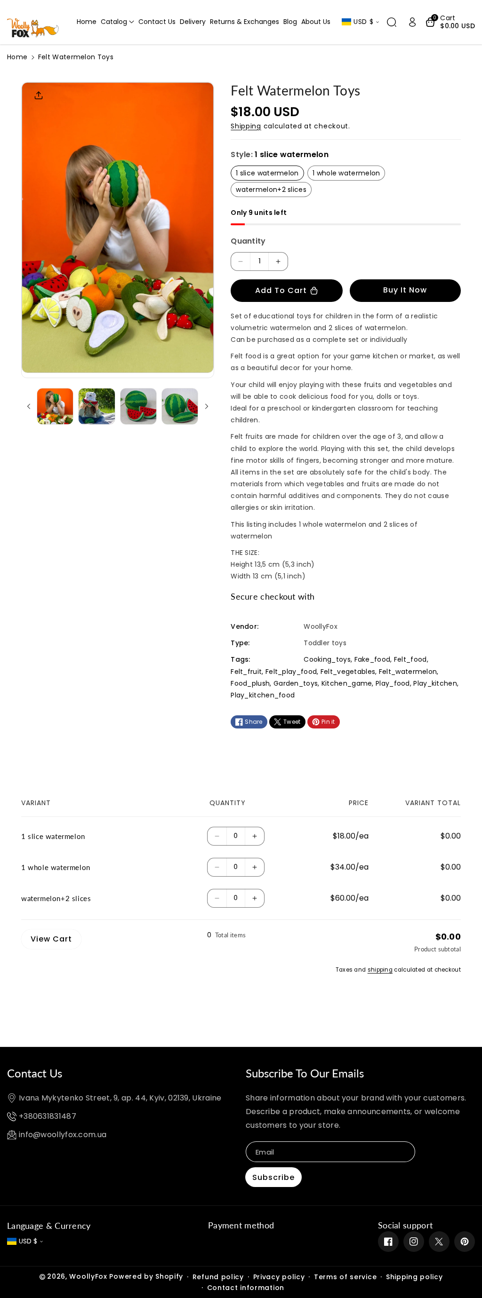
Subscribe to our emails (305, 1073)
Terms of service (345, 1277)
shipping (380, 970)
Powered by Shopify (146, 1276)
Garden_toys (295, 683)
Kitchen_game (346, 683)
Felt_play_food (291, 671)
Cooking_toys (327, 659)
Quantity (248, 241)
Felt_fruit (246, 671)
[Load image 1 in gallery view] (55, 406)
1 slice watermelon (267, 173)
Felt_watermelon (408, 671)
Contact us (34, 1073)
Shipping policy (414, 1277)
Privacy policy (279, 1277)
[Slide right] (206, 406)
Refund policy (218, 1277)
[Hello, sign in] (412, 22)
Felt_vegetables (348, 671)
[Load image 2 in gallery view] (96, 406)
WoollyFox (88, 1276)
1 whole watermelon (346, 173)
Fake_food (372, 659)
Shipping (246, 126)
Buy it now (405, 290)
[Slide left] (28, 406)
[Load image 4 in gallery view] (179, 406)
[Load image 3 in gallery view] (138, 406)
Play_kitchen (435, 683)
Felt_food (410, 659)
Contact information (245, 1287)
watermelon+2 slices (271, 189)
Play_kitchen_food (263, 695)
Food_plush (250, 683)
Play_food (393, 683)
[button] (117, 21)
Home (17, 57)
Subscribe (273, 1177)
